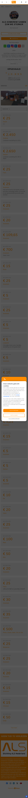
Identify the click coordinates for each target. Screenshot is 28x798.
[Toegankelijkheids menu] (26, 796)
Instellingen (14, 415)
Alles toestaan (14, 410)
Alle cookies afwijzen (14, 418)
